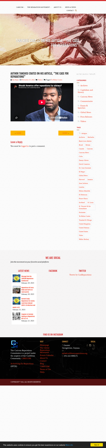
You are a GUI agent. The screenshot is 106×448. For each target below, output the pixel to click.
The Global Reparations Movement (45, 350)
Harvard (82, 179)
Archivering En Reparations (22, 363)
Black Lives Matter (85, 141)
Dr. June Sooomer (85, 168)
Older (18, 133)
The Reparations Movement (38, 7)
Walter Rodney (84, 239)
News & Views (70, 7)
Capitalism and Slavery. (85, 91)
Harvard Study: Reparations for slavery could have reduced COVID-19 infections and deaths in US (24, 303)
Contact (70, 10)
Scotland (82, 202)
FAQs (42, 372)
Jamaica (90, 179)
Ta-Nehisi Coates (56, 80)
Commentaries (86, 101)
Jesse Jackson (83, 183)
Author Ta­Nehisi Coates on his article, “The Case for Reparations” (40, 75)
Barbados (91, 137)
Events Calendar (47, 355)
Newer (65, 133)
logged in (25, 146)
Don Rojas (15, 80)
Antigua (84, 133)
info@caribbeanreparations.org (74, 353)
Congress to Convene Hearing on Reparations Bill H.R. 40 (28, 316)
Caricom (90, 149)
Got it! (96, 444)
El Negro (82, 172)
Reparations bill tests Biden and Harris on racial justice (27, 290)
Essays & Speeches (83, 106)
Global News (85, 112)
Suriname (82, 212)
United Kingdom (84, 224)
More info (69, 445)
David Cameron (84, 164)
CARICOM (19, 7)
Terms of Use (45, 369)
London (81, 187)
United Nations (84, 228)
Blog (42, 363)
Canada (81, 149)
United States (83, 232)
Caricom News (86, 96)
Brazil (81, 145)
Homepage (44, 345)
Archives (84, 85)
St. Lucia (90, 202)
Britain (88, 145)
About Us (57, 7)
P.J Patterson (83, 195)
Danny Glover (84, 160)
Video (81, 235)
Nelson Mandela (84, 191)
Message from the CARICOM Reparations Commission (27, 279)
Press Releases (86, 117)
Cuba (81, 156)
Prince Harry (83, 199)
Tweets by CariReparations (80, 275)
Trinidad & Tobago (85, 220)
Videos (40, 80)
